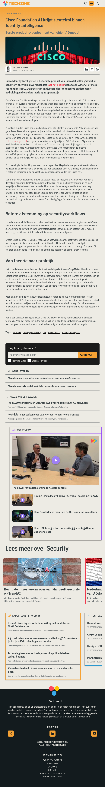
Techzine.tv (24, 430)
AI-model (17, 332)
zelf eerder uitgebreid (16, 141)
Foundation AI (54, 332)
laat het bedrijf (56, 85)
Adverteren (52, 763)
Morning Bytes (19, 360)
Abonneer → (88, 354)
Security (17, 13)
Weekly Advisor (39, 360)
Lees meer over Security (36, 548)
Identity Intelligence (71, 332)
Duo (44, 332)
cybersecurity (35, 332)
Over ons (52, 766)
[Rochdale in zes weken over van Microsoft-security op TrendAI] (42, 572)
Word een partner (52, 760)
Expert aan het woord (26, 615)
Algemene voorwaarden (52, 773)
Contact (52, 770)
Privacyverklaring (52, 776)
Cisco (25, 332)
